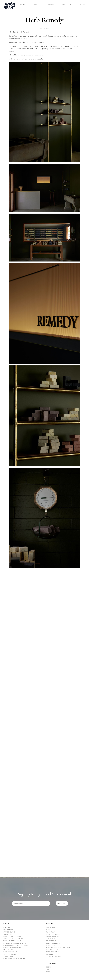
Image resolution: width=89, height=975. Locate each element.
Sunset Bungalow (53, 943)
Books (48, 967)
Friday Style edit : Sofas (12, 941)
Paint (48, 969)
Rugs (48, 971)
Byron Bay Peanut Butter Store (58, 947)
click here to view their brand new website (26, 59)
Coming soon (8, 956)
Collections (66, 4)
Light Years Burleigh (54, 956)
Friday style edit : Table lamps (14, 938)
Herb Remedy (50, 938)
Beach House (51, 945)
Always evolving (9, 932)
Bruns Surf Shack (52, 952)
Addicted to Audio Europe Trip (14, 943)
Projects (50, 4)
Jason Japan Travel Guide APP (14, 958)
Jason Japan (50, 932)
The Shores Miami (9, 954)
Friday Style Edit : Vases (12, 936)
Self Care (6, 927)
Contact (83, 4)
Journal (23, 4)
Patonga (49, 930)
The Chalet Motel (53, 934)
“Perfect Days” (8, 950)
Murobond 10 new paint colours (15, 945)
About (36, 4)
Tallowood (7, 934)
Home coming (8, 930)
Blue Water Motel (53, 950)
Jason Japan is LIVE (10, 952)
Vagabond (49, 954)
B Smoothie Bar (52, 941)
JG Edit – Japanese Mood (12, 947)
